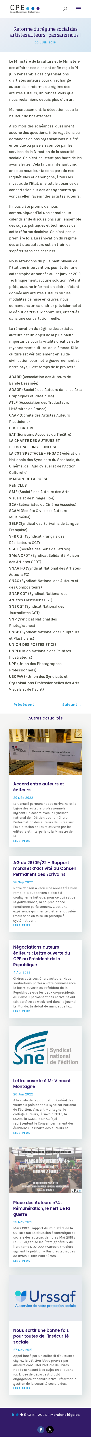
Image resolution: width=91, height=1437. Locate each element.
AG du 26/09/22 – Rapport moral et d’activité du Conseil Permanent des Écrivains (44, 868)
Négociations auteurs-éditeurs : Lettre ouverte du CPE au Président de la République (41, 956)
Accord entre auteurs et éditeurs (38, 787)
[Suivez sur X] (50, 1429)
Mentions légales (65, 1415)
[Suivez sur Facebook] (40, 1429)
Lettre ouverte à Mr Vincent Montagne (42, 1084)
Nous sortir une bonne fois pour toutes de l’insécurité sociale (41, 1336)
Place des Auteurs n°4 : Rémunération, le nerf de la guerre (41, 1208)
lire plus (22, 841)
